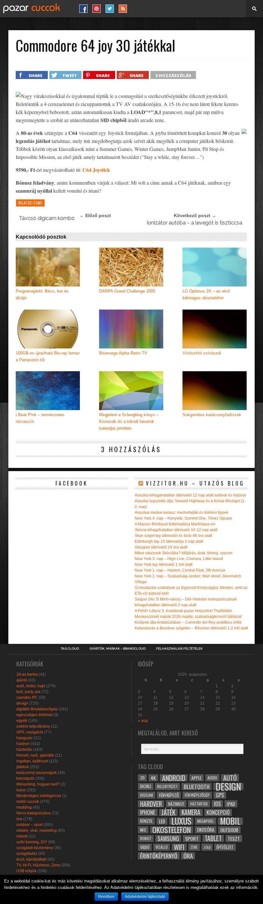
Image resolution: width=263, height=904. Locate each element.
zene (194, 847)
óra (19, 819)
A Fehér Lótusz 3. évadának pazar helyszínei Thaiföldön (183, 611)
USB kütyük (26, 871)
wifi (179, 847)
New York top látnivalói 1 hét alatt (163, 564)
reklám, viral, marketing (36, 830)
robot (145, 838)
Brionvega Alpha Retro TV (123, 353)
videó (144, 847)
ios (217, 803)
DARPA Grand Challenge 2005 (127, 291)
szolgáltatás (26, 853)
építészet (224, 847)
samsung (168, 838)
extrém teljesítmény (33, 726)
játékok (22, 767)
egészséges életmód (34, 715)
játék (168, 812)
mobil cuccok (27, 801)
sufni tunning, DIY (31, 842)
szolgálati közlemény (34, 848)
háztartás (24, 749)
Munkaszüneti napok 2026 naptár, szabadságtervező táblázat (188, 616)
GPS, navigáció (29, 732)
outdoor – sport (29, 824)
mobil (230, 821)
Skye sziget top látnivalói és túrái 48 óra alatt (173, 535)
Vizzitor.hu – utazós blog (195, 483)
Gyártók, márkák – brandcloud (117, 648)
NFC (143, 829)
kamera (191, 812)
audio (212, 777)
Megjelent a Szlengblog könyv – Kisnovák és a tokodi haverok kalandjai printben (128, 421)
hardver (23, 744)
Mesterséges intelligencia (38, 796)
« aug (143, 720)
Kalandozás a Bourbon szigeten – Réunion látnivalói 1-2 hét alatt (191, 628)
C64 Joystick (96, 169)
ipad (231, 803)
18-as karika (27, 674)
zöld (207, 847)
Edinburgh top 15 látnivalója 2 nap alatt (169, 541)
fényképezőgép (197, 795)
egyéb (21, 720)
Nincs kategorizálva (33, 813)
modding (24, 807)
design (22, 703)
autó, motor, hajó (30, 686)
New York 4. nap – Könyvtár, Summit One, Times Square (183, 518)
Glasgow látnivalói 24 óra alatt (161, 547)
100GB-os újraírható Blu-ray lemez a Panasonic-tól (48, 356)
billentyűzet (167, 786)
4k (153, 777)
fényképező (169, 795)
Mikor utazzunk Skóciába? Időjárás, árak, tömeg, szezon (184, 553)
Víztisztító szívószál (201, 353)
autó (230, 777)
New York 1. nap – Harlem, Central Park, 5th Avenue (180, 570)
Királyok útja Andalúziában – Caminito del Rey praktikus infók (188, 622)
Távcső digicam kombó (47, 218)
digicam (146, 795)
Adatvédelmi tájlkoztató (145, 896)
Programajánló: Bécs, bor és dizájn (42, 294)
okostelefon (171, 829)
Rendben (106, 896)
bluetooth (196, 786)
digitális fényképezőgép (37, 709)
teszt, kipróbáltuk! (31, 859)
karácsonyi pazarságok (36, 772)
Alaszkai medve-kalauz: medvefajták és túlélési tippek (181, 512)
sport (192, 838)
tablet (213, 838)
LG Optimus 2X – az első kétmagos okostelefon (206, 294)
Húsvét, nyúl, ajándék (35, 755)
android (173, 777)
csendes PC (27, 697)
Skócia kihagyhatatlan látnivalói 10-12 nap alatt (176, 530)
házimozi (176, 804)
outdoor (229, 829)
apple (196, 778)
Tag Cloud (70, 648)
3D (142, 777)
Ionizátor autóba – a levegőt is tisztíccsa (194, 223)
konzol (146, 821)
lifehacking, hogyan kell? (38, 784)
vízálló (162, 847)
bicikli (145, 786)
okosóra (205, 829)
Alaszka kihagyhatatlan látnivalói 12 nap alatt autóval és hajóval (190, 495)
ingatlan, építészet (32, 761)
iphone (147, 812)
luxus (21, 790)
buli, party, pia (28, 691)
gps (220, 795)
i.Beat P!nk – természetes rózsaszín (40, 418)
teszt (234, 838)
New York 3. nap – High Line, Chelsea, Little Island (179, 559)
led (162, 821)
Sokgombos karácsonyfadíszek (211, 414)
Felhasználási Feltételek (179, 648)
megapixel (205, 821)
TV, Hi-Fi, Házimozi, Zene (38, 865)
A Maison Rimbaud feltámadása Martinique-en (175, 524)
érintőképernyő (158, 855)
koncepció (25, 778)
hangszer (24, 738)
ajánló (21, 680)
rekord (22, 836)
